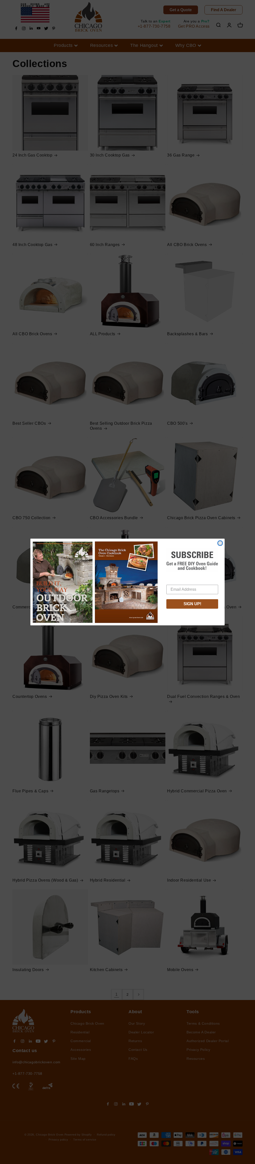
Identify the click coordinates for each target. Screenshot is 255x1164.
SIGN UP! (192, 604)
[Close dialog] (220, 543)
